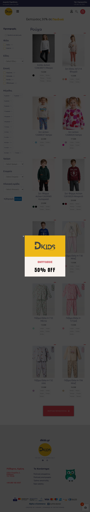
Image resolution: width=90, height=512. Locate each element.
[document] (45, 256)
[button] (23, 236)
